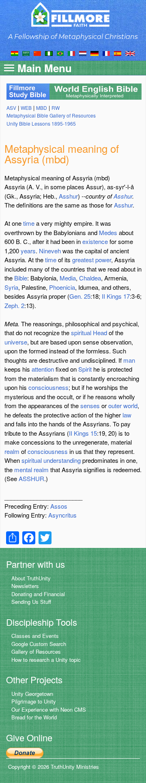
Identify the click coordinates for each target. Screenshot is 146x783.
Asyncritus (62, 515)
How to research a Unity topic (46, 659)
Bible (20, 278)
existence (95, 241)
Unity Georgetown (32, 693)
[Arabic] (26, 53)
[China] (37, 53)
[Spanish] (117, 53)
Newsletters (25, 586)
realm (11, 451)
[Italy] (71, 53)
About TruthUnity (31, 578)
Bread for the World (34, 717)
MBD (41, 107)
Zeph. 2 (14, 305)
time (28, 223)
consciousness (48, 387)
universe (15, 342)
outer (115, 405)
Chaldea (90, 278)
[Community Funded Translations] (130, 53)
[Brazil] (60, 53)
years (28, 250)
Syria (11, 287)
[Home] (73, 14)
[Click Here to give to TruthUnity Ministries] (24, 752)
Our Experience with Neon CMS (48, 709)
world (130, 405)
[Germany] (94, 53)
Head (100, 332)
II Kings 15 (83, 433)
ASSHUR (31, 478)
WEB (26, 107)
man (129, 360)
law (126, 415)
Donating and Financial (38, 594)
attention (43, 369)
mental (23, 469)
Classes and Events (35, 636)
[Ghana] (14, 53)
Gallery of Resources (36, 651)
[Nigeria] (49, 53)
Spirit (85, 369)
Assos (58, 506)
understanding (62, 460)
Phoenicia (62, 287)
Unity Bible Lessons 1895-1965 (41, 123)
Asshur (68, 196)
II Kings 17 (116, 296)
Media (68, 278)
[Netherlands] (82, 53)
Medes (108, 232)
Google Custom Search (38, 644)
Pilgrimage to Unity (33, 701)
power (103, 259)
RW (56, 107)
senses (90, 405)
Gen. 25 (79, 296)
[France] (106, 53)
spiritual (81, 332)
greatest (83, 259)
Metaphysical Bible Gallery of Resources (51, 115)
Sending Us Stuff (31, 601)
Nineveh (50, 250)
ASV (11, 107)
